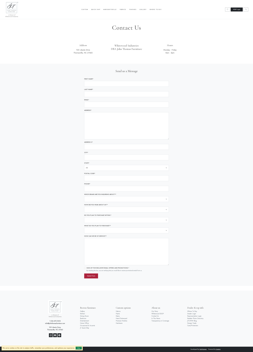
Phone (87, 184)
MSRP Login (236, 9)
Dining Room (84, 316)
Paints (118, 314)
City (86, 152)
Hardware (119, 323)
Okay (78, 348)
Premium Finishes (121, 321)
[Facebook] (55, 335)
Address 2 (88, 142)
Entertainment (84, 321)
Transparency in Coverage (160, 321)
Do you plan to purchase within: (97, 215)
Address (88, 110)
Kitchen (82, 314)
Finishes (132, 9)
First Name (88, 79)
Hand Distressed (121, 318)
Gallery (143, 9)
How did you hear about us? (96, 205)
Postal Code (89, 173)
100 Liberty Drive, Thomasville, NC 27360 (55, 328)
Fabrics (123, 9)
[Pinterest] (59, 335)
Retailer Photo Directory (195, 318)
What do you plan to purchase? (97, 226)
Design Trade (191, 323)
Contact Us (155, 316)
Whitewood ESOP (158, 314)
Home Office (84, 323)
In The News (156, 318)
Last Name (88, 89)
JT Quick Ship (84, 328)
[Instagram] (51, 335)
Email (86, 100)
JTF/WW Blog (192, 321)
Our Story (155, 311)
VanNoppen (203, 349)
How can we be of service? (95, 236)
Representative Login (194, 316)
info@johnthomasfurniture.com (55, 323)
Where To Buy (156, 9)
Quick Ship (95, 9)
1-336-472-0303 (55, 321)
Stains (118, 316)
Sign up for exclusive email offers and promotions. (108, 268)
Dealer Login (191, 314)
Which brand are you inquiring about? (100, 194)
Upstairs (218, 349)
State (86, 163)
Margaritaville (110, 9)
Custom (84, 9)
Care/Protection (192, 325)
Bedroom (83, 318)
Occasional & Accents (87, 325)
